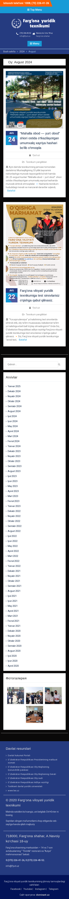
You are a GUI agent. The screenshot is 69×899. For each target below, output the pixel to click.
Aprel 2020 (13, 666)
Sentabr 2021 (15, 586)
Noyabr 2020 (14, 636)
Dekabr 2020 (14, 631)
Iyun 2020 (12, 661)
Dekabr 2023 (14, 451)
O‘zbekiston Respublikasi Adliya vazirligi (28, 782)
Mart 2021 (13, 616)
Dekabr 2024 (14, 391)
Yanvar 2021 (14, 626)
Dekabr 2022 (14, 511)
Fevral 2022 (13, 561)
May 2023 (13, 486)
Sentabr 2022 (15, 526)
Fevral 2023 (13, 501)
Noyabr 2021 (14, 576)
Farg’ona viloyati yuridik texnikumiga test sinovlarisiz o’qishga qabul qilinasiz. (40, 295)
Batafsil (11, 190)
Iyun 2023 (12, 481)
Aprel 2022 (13, 551)
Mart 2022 (13, 556)
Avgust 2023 (14, 471)
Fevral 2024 (13, 441)
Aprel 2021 (13, 611)
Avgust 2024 (14, 411)
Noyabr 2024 (14, 396)
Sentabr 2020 (15, 646)
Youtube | (28, 889)
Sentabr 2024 (15, 406)
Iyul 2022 (12, 536)
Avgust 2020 (14, 651)
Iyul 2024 (12, 416)
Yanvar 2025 (14, 386)
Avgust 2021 (14, 591)
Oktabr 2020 (14, 641)
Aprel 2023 (13, 491)
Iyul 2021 (12, 596)
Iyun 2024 (12, 421)
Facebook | (16, 889)
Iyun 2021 (12, 601)
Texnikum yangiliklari (36, 162)
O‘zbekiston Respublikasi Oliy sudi (25, 778)
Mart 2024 (13, 436)
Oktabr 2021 (14, 581)
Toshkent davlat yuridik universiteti (25, 786)
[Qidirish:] (33, 364)
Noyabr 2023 (14, 456)
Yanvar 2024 (14, 446)
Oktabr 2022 (14, 521)
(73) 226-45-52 (25, 33)
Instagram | (41, 889)
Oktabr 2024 (14, 401)
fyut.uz (36, 155)
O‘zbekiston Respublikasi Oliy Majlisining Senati (32, 774)
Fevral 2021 (13, 621)
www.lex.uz (13, 790)
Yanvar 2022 (14, 566)
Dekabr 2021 (14, 571)
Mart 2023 (13, 496)
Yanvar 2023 (14, 506)
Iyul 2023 (12, 476)
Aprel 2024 (13, 431)
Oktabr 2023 (14, 461)
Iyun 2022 (12, 541)
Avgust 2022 (14, 531)
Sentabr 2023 (15, 466)
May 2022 (13, 546)
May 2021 (13, 606)
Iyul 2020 (12, 656)
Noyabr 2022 (14, 516)
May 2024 (13, 426)
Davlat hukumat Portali (19, 755)
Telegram (53, 889)
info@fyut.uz (25, 36)
